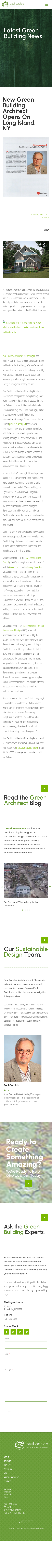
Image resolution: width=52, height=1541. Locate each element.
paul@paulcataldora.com (14, 1512)
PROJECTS (7, 1465)
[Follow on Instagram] (13, 1332)
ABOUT (6, 1457)
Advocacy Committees (34, 567)
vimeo (6, 1497)
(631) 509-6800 (10, 1319)
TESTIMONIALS (9, 1469)
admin (46, 217)
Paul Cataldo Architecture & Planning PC (19, 356)
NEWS (6, 1473)
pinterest (7, 1494)
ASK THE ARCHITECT (11, 1477)
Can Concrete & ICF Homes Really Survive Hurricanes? (21, 904)
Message (9, 1369)
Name (8, 1338)
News (46, 230)
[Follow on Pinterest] (20, 1332)
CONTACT (7, 1481)
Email (7, 1354)
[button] (22, 910)
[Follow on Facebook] (6, 1332)
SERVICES (7, 1461)
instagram (8, 1491)
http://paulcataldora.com (27, 747)
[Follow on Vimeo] (26, 1332)
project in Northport (17, 424)
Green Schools (15, 567)
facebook (7, 1489)
